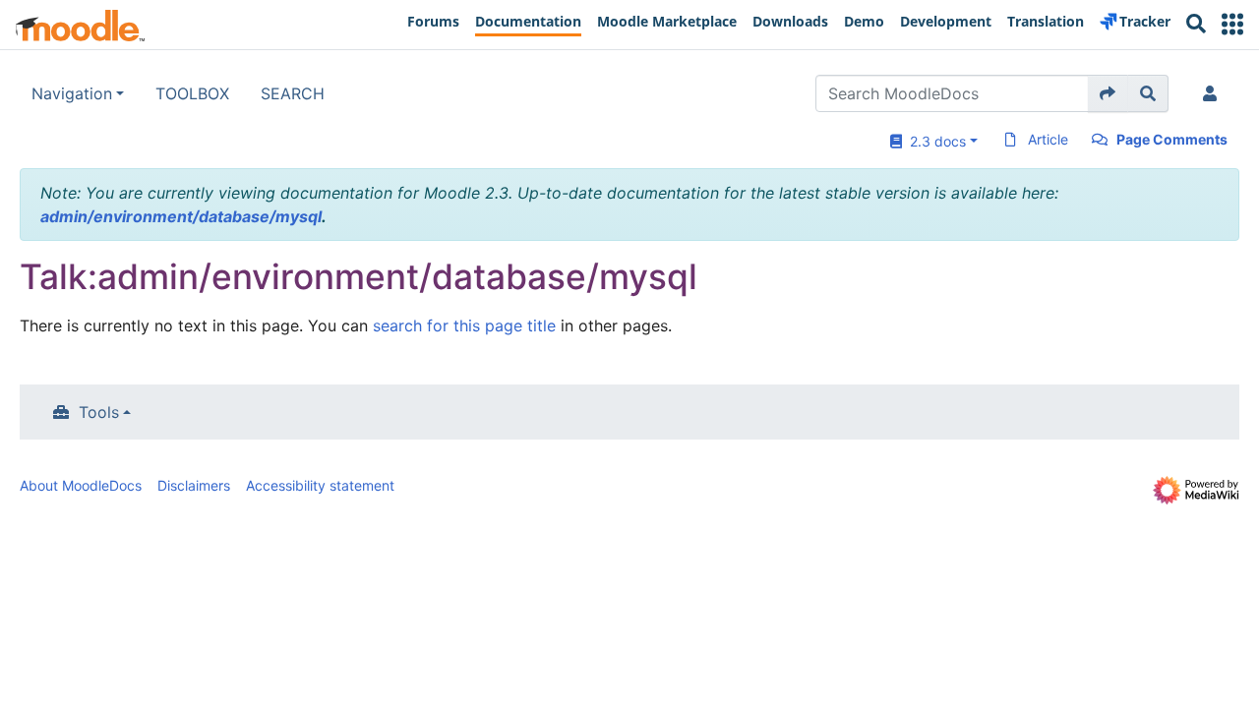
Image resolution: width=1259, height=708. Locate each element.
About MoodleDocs (81, 485)
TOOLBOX (192, 93)
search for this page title (464, 325)
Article (1048, 139)
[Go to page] (1108, 93)
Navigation (71, 93)
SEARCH (293, 93)
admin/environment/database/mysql (181, 216)
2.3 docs (934, 141)
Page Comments (1172, 139)
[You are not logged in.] (1214, 93)
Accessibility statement (320, 485)
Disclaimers (193, 485)
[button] (1232, 24)
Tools (99, 412)
